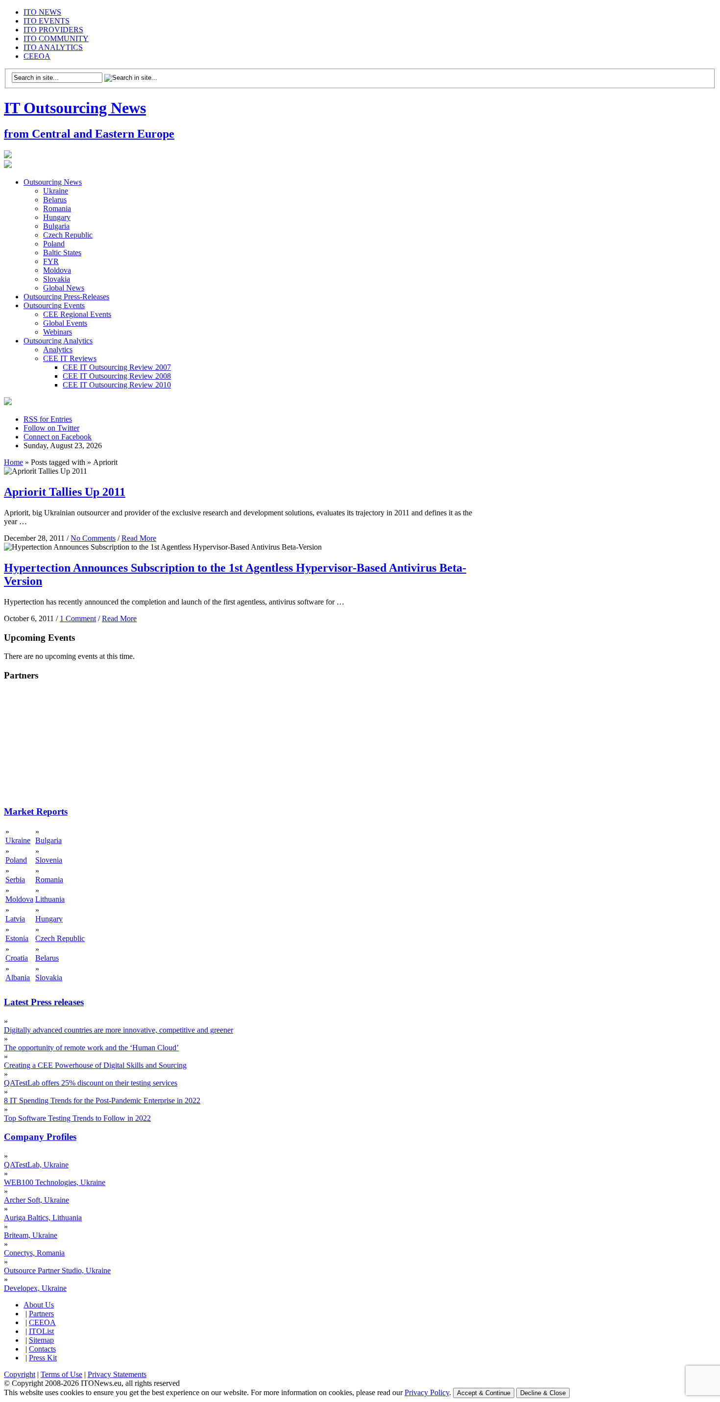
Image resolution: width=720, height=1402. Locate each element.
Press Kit (43, 1358)
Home (13, 462)
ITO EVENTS (47, 21)
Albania (17, 977)
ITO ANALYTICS (53, 47)
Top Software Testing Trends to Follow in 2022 (77, 1118)
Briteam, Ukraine (30, 1235)
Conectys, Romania (34, 1253)
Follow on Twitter (51, 428)
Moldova (57, 270)
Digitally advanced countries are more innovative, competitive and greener (118, 1030)
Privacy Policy (427, 1392)
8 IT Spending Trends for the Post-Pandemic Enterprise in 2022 (102, 1100)
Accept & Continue (483, 1393)
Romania (57, 208)
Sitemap (41, 1340)
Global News (63, 288)
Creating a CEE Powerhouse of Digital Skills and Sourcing (95, 1065)
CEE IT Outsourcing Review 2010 (117, 385)
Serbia (15, 879)
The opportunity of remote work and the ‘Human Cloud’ (91, 1047)
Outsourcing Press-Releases (66, 296)
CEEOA (37, 56)
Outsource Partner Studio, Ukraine (57, 1270)
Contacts (42, 1349)
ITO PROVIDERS (53, 29)
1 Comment (78, 618)
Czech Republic (68, 235)
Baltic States (62, 252)
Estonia (16, 938)
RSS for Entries (48, 419)
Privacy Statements (117, 1374)
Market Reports (36, 811)
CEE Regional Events (77, 314)
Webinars (57, 332)
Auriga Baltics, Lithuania (43, 1217)
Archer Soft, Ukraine (36, 1200)
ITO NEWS (42, 12)
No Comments (93, 538)
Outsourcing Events (54, 305)
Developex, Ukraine (35, 1288)
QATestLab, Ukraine (36, 1164)
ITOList (41, 1331)
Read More (138, 538)
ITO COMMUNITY (56, 38)
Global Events (65, 323)
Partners (41, 1313)
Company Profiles (40, 1137)
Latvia (15, 919)
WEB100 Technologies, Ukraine (54, 1182)
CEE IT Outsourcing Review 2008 (117, 376)
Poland (54, 244)
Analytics (57, 349)
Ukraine (55, 191)
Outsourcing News (53, 182)
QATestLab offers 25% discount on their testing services (90, 1083)
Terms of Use (61, 1374)
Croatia (16, 958)
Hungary (57, 217)
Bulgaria (56, 226)
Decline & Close (543, 1393)
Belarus (55, 199)
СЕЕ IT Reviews (69, 358)
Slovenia (48, 860)
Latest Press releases (44, 1002)
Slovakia (56, 279)
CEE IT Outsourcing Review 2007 (117, 367)
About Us (39, 1305)
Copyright (19, 1374)
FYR (51, 261)
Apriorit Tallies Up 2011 (64, 491)
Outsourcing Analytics (58, 341)
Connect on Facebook (58, 437)
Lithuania (50, 899)
